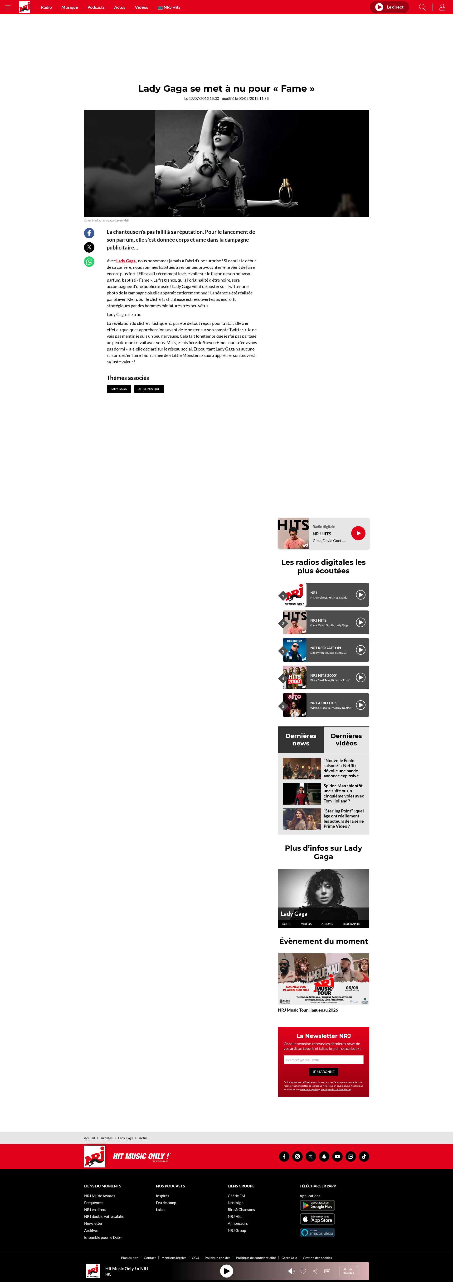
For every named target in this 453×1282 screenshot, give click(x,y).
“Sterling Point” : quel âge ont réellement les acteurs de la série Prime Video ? (344, 818)
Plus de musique (348, 1271)
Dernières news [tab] (301, 739)
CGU (195, 1258)
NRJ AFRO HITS (323, 703)
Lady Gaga (126, 260)
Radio (46, 7)
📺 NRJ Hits (169, 7)
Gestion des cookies (317, 1258)
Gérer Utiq (289, 1258)
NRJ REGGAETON (325, 647)
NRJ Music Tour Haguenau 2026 (308, 1010)
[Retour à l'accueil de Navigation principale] (24, 7)
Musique (69, 7)
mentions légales (309, 1089)
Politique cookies (217, 1258)
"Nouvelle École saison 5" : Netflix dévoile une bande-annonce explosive (342, 768)
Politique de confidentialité (256, 1258)
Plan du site (129, 1258)
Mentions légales (173, 1258)
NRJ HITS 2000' (323, 675)
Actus (119, 7)
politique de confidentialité (336, 1089)
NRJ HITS (322, 533)
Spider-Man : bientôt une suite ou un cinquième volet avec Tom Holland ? (344, 793)
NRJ (313, 592)
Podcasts (96, 7)
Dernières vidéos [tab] (346, 739)
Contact (150, 1258)
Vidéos (141, 7)
